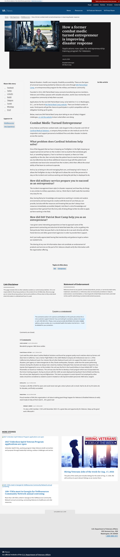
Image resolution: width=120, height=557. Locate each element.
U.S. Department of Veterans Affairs (36, 554)
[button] (117, 11)
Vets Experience (9, 126)
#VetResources (9, 123)
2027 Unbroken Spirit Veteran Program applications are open (24, 442)
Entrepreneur (62, 269)
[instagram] (110, 525)
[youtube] (96, 525)
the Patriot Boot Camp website (56, 104)
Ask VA (83, 319)
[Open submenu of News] (72, 10)
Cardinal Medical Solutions (39, 130)
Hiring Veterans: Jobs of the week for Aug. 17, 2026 (89, 471)
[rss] (103, 525)
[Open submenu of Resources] (84, 10)
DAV (55, 269)
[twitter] (100, 525)
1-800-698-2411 (112, 536)
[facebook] (107, 525)
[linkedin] (113, 525)
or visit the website (45, 117)
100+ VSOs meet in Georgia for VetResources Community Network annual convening (27, 492)
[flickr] (117, 525)
